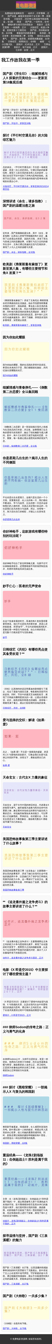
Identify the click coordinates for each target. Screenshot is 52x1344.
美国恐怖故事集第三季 (13, 890)
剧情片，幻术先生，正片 (28, 44)
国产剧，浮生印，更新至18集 (17, 123)
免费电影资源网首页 (14, 13)
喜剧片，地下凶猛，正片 (25, 47)
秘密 (42, 41)
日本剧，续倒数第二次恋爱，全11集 (20, 446)
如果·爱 (6, 765)
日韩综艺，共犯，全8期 (14, 708)
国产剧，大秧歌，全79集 (15, 1328)
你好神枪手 (8, 574)
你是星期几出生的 (11, 519)
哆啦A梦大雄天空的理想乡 (20, 24)
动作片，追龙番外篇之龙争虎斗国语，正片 (23, 958)
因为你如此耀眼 (10, 375)
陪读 (19, 22)
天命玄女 (7, 827)
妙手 (5, 637)
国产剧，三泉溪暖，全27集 (16, 1284)
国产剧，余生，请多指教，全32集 (19, 252)
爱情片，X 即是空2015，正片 (17, 1015)
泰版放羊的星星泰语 (26, 33)
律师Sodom (8, 1075)
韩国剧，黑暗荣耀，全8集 (15, 1143)
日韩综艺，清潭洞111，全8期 (22, 41)
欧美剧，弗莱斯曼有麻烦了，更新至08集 (22, 325)
